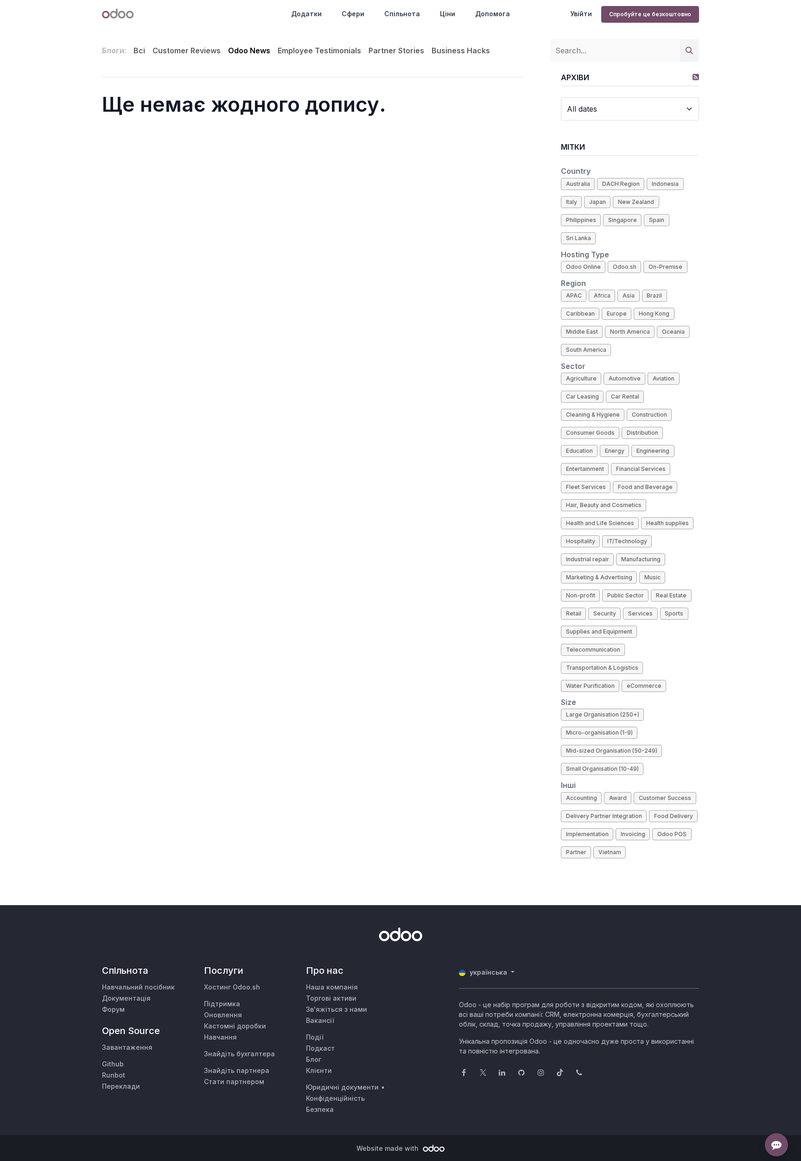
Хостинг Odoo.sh (232, 987)
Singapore (622, 219)
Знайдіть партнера (236, 1070)
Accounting (581, 797)
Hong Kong (654, 313)
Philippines (581, 219)
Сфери (353, 14)
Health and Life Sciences (600, 523)
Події (315, 1037)
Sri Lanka (578, 238)
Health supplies (667, 523)
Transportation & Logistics (602, 667)
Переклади (121, 1086)
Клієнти (319, 1070)
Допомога (492, 14)
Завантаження (127, 1047)
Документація (126, 998)
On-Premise (665, 266)
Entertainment (585, 468)
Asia (629, 295)
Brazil (654, 295)
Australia (578, 183)
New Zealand (636, 201)
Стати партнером (234, 1081)
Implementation (587, 834)
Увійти (581, 14)
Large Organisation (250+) (602, 714)
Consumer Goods (590, 432)
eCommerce (644, 685)
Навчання (220, 1037)
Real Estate (671, 595)
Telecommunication (593, 649)
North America (630, 331)
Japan (597, 201)
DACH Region (621, 183)
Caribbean (580, 313)
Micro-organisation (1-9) (599, 732)
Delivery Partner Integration (604, 815)
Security (604, 613)
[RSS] (696, 77)
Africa (602, 295)
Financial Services (641, 468)
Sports (674, 613)
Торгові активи (331, 998)
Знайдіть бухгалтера (239, 1054)
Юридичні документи (342, 1087)
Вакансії (320, 1020)
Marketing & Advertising (599, 577)
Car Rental (625, 396)
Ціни (447, 14)
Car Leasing (582, 396)
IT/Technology (627, 541)
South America (586, 349)
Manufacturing (641, 559)
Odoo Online (583, 266)
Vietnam (609, 852)
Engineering (652, 450)
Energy (614, 450)
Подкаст (320, 1048)
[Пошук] (689, 50)
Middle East (582, 331)
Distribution (642, 432)
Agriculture (581, 378)
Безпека (320, 1109)
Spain (656, 219)
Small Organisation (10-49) (602, 768)
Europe (617, 313)
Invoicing (633, 834)
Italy (571, 201)
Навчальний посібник (138, 987)
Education (579, 450)
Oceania (673, 331)
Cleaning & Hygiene (593, 414)
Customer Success (665, 797)
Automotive (625, 378)
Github (113, 1064)
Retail (573, 613)
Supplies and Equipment (599, 631)
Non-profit (580, 595)
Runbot (113, 1075)
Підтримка (222, 1004)
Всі (139, 50)
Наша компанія (332, 987)
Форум (113, 1009)
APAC (574, 295)
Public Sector (625, 595)
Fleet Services (586, 486)
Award (618, 797)
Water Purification (590, 685)
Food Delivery (673, 815)
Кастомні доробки (235, 1026)
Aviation (663, 378)
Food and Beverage (645, 486)
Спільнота (402, 14)
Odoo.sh (624, 266)
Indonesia (665, 183)
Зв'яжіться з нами (336, 1009)
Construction (649, 414)
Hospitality (580, 541)
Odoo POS (672, 834)
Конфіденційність (335, 1098)
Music (652, 577)
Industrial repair (587, 559)
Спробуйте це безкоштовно (650, 14)
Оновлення (223, 1015)
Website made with (388, 1148)
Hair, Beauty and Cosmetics (604, 504)
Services (640, 613)
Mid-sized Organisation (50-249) (611, 750)
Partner (576, 852)
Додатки (306, 14)
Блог (313, 1059)
